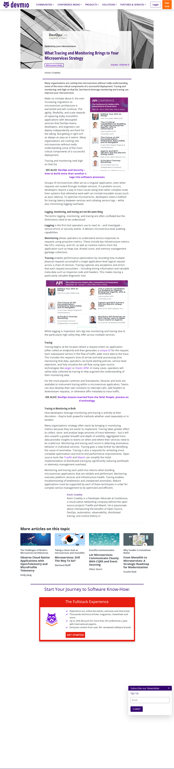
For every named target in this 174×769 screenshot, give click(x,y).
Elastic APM (82, 368)
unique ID (105, 350)
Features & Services (132, 4)
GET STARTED (75, 635)
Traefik (68, 457)
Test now (167, 4)
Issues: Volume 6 (120, 64)
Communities (44, 4)
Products (91, 4)
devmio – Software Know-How (18, 4)
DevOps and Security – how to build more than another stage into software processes (75, 173)
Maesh (81, 457)
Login (156, 4)
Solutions (108, 4)
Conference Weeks (69, 4)
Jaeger (68, 368)
